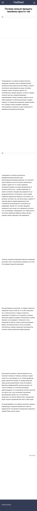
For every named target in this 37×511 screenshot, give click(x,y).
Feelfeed (19, 2)
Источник (32, 455)
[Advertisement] (18, 59)
